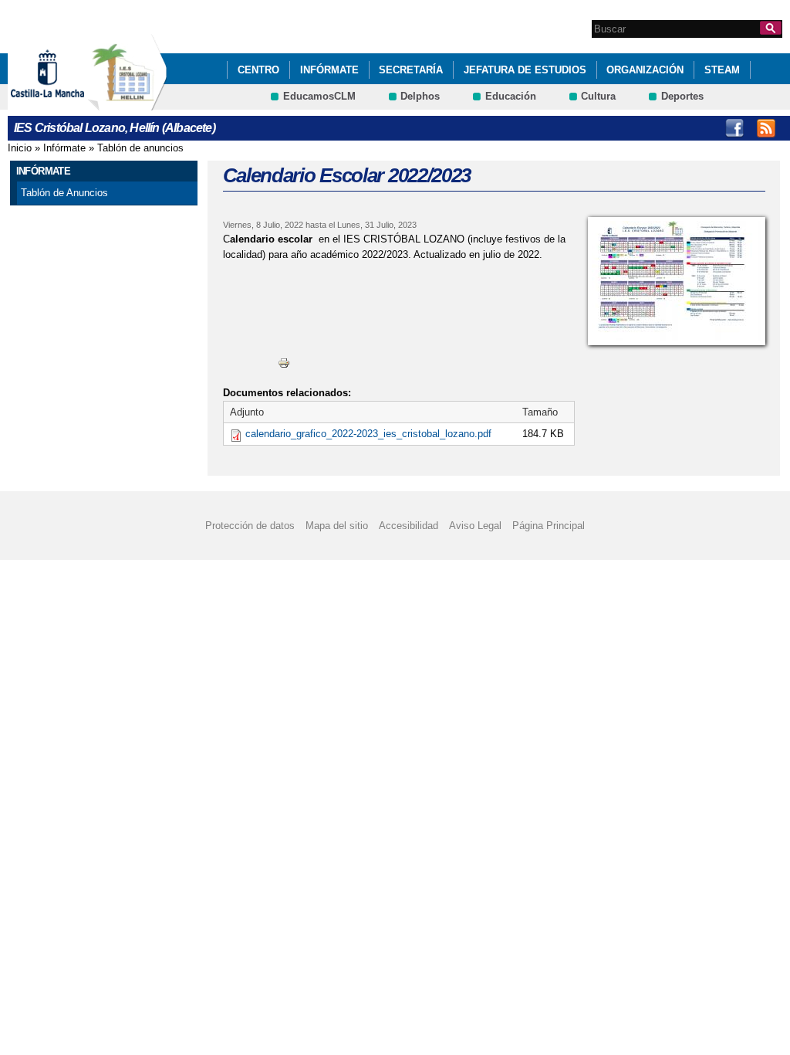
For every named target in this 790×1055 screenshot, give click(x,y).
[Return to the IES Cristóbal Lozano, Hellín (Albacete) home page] (127, 103)
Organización (645, 70)
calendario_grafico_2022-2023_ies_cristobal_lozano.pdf (368, 433)
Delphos (420, 96)
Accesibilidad (408, 525)
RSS (766, 128)
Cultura (598, 96)
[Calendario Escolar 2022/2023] (676, 281)
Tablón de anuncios (140, 148)
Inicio (20, 148)
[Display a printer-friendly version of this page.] (284, 362)
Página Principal (548, 525)
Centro (258, 70)
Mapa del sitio (337, 525)
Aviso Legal (475, 525)
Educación (510, 96)
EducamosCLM (319, 96)
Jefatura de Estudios (525, 70)
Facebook (734, 128)
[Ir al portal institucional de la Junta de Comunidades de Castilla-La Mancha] (67, 103)
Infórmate (329, 70)
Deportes (682, 96)
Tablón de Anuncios (64, 192)
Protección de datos (250, 525)
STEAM (722, 70)
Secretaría (411, 70)
